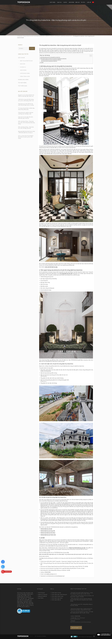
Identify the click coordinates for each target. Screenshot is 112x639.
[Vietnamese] (93, 2)
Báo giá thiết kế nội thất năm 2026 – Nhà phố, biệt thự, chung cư (26, 132)
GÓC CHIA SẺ (21, 57)
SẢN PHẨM (71, 2)
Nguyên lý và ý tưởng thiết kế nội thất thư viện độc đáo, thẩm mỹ (26, 95)
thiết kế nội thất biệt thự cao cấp (77, 547)
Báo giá (77, 2)
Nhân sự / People (42, 594)
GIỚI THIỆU (52, 2)
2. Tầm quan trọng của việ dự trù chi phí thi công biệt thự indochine (53, 58)
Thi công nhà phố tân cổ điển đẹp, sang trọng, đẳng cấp (26, 109)
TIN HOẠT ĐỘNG (22, 82)
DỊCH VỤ (59, 2)
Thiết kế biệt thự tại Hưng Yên (47, 530)
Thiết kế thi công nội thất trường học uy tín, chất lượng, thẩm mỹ (26, 100)
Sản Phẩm (40, 598)
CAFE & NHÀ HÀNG (25, 73)
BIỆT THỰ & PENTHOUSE (26, 60)
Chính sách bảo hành (57, 598)
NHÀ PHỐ (22, 64)
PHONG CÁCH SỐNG (23, 79)
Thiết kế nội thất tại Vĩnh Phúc (47, 532)
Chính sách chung (56, 592)
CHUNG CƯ (23, 67)
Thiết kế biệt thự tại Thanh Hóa (48, 534)
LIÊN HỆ (89, 2)
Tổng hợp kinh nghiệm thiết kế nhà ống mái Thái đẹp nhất (25, 113)
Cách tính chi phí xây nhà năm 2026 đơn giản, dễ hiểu (25, 117)
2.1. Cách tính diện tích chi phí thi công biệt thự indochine (51, 59)
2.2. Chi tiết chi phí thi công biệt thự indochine (49, 61)
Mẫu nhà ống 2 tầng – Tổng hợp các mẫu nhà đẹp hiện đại (26, 127)
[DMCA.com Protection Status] (74, 636)
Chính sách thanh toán (57, 596)
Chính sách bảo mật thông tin (59, 594)
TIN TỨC (83, 2)
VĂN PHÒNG (23, 70)
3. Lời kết (41, 62)
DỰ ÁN (65, 2)
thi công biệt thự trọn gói (66, 273)
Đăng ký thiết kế (42, 596)
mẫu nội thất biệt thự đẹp (51, 267)
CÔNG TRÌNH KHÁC (25, 76)
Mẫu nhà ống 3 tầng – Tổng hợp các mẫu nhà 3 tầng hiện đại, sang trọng (26, 122)
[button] (104, 634)
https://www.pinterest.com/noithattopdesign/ (80, 622)
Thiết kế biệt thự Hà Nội (46, 528)
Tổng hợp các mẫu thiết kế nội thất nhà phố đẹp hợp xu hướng (26, 104)
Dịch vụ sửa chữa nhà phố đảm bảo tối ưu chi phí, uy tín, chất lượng (25, 137)
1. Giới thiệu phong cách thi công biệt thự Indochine (50, 57)
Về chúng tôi (41, 592)
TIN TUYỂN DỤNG (22, 85)
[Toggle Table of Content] (90, 56)
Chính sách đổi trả (56, 599)
